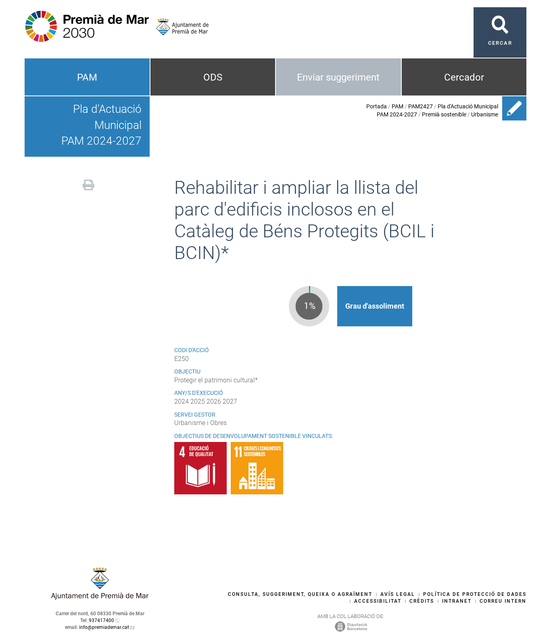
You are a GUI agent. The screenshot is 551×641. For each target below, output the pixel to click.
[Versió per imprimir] (88, 184)
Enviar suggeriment (338, 77)
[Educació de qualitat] (202, 468)
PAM (87, 77)
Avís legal (397, 594)
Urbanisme (484, 114)
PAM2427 (420, 106)
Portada (376, 106)
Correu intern (503, 601)
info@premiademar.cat (104, 627)
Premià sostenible (444, 114)
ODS (212, 77)
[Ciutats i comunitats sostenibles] (259, 468)
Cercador (464, 77)
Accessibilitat (377, 601)
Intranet (457, 601)
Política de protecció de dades (474, 594)
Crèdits (421, 601)
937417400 (101, 620)
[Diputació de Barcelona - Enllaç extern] (351, 626)
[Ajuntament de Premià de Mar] (179, 27)
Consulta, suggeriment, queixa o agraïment (300, 594)
